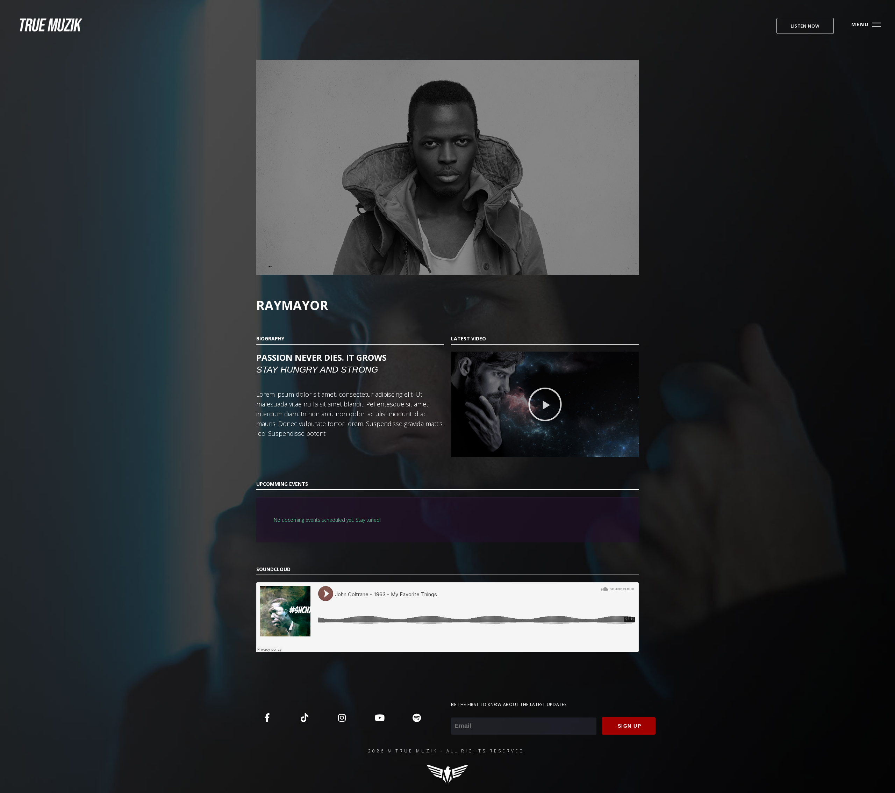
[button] (545, 404)
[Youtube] (379, 717)
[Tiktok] (304, 717)
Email (458, 712)
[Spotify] (416, 717)
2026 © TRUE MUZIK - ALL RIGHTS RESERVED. (447, 751)
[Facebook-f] (267, 717)
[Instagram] (341, 717)
